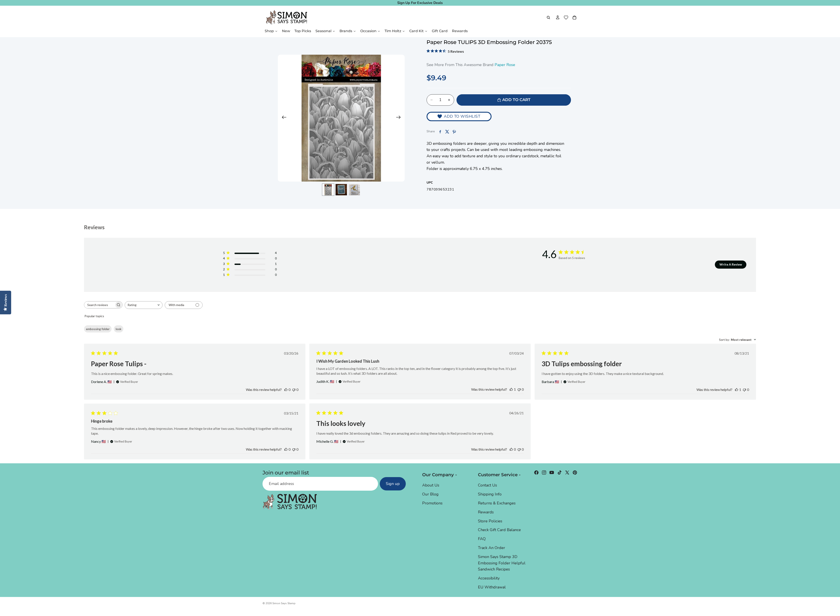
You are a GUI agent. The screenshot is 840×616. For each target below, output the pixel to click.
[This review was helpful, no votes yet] (285, 389)
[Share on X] (447, 131)
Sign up (393, 483)
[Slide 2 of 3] (341, 189)
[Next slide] (400, 118)
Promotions (432, 503)
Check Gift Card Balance (499, 529)
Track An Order (491, 547)
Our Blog (430, 494)
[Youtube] (551, 472)
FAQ (482, 538)
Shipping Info (490, 494)
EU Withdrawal (492, 587)
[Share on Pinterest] (454, 131)
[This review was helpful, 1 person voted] (511, 389)
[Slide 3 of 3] (354, 189)
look (118, 329)
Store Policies (490, 521)
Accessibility (489, 578)
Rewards (486, 512)
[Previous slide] (283, 118)
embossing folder (98, 329)
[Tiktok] (559, 472)
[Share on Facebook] (440, 131)
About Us (430, 485)
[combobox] (144, 305)
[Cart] (574, 17)
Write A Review (730, 264)
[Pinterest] (575, 472)
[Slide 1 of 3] (328, 189)
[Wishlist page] (566, 17)
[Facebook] (536, 472)
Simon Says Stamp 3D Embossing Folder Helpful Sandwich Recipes (501, 563)
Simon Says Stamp (284, 603)
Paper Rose (505, 64)
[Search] (548, 17)
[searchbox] (99, 304)
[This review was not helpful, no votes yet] (293, 389)
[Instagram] (544, 472)
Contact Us (487, 485)
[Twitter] (567, 472)
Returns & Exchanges (497, 503)
